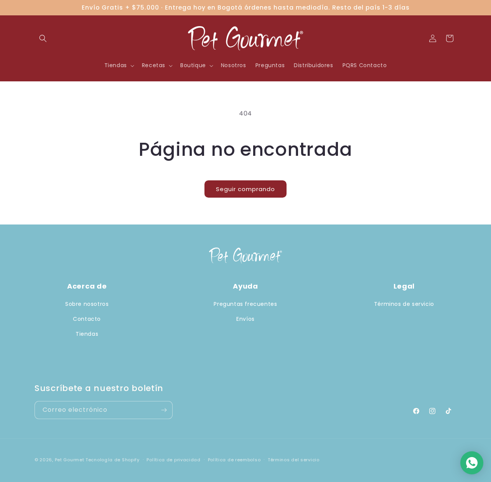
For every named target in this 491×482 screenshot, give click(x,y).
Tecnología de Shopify (113, 460)
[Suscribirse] (163, 410)
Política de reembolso (234, 460)
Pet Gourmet (69, 460)
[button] (43, 38)
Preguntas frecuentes (245, 304)
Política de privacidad (173, 460)
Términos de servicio (404, 304)
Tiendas (87, 334)
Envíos (245, 319)
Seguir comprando (245, 189)
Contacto (87, 319)
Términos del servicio (294, 460)
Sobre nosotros (87, 304)
